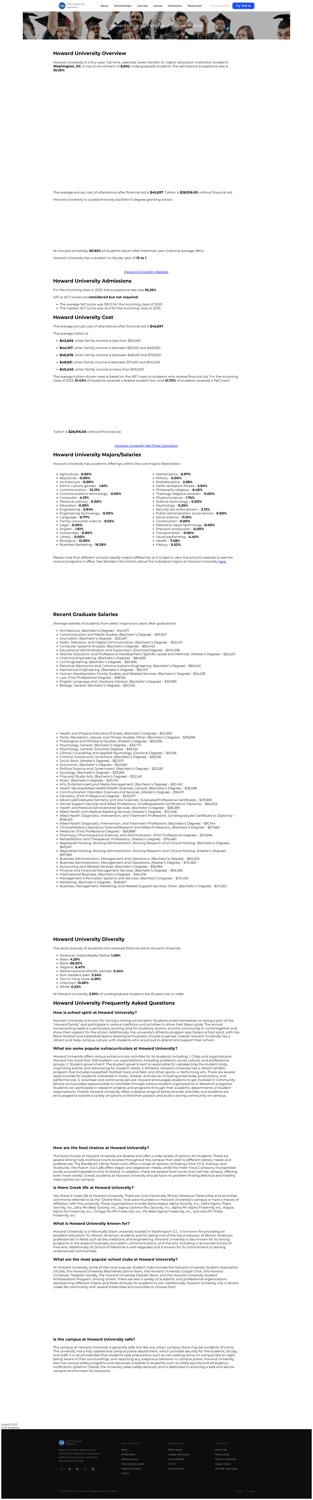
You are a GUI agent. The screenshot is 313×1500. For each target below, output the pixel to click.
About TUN (221, 1449)
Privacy (239, 1491)
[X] (85, 1469)
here (222, 561)
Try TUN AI (243, 5)
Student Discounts (131, 1468)
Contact (250, 1491)
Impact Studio (223, 1463)
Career (158, 5)
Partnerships (222, 1454)
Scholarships (122, 5)
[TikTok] (62, 1469)
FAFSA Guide (175, 1449)
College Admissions (179, 1454)
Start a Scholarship (225, 1459)
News (104, 5)
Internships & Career (132, 1463)
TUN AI (125, 1473)
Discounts (175, 5)
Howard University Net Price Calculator (146, 446)
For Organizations (220, 5)
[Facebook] (77, 1469)
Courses (142, 5)
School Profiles (176, 1459)
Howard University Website (146, 272)
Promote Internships (226, 1468)
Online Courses (129, 1459)
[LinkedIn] (93, 1469)
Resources (196, 5)
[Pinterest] (70, 1469)
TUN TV (172, 1463)
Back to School (176, 1468)
